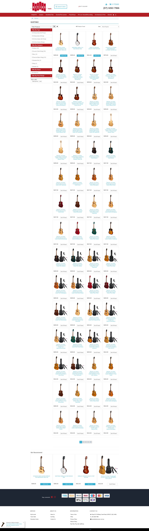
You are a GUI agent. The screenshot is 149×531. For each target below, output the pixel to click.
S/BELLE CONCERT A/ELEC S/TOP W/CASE (94, 48)
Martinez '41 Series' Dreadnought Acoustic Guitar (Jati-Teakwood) (61, 184)
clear (40, 81)
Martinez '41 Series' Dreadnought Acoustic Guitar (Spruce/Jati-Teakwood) (94, 211)
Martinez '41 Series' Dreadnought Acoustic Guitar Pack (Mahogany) (60, 292)
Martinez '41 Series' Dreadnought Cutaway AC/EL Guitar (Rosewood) (77, 426)
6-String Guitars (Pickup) (38, 36)
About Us (53, 514)
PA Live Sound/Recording (85, 14)
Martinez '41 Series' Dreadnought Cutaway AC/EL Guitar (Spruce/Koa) (94, 427)
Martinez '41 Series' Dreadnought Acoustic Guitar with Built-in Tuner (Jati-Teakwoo (94, 373)
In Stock (35, 72)
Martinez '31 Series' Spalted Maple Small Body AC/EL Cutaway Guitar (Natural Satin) (111, 130)
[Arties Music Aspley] (41, 6)
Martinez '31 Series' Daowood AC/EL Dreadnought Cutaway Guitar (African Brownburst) (77, 77)
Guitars (41, 14)
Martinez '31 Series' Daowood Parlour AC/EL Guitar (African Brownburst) (111, 76)
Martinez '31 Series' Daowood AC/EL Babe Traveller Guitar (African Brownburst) (61, 76)
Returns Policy (73, 521)
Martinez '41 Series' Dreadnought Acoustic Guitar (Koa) (77, 184)
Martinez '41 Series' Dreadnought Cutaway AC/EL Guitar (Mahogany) (111, 399)
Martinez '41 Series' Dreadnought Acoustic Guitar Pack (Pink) (94, 292)
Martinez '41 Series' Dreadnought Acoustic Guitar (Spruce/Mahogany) (111, 211)
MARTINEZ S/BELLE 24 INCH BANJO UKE (77, 48)
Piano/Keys (72, 14)
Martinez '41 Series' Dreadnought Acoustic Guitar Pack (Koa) (111, 265)
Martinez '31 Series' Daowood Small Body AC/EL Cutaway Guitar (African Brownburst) (61, 103)
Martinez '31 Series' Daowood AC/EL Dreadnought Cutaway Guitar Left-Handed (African (94, 77)
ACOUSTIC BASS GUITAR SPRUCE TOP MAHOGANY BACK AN (61, 49)
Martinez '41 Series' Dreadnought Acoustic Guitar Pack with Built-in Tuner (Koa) (60, 373)
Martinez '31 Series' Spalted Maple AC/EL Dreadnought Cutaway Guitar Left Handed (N (77, 130)
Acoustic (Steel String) (39, 51)
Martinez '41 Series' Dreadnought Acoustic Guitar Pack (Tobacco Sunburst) (94, 346)
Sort (99, 26)
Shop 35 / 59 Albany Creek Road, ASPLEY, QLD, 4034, (104, 514)
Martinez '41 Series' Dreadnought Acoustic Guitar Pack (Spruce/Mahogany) (111, 319)
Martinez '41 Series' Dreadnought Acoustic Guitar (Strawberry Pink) (77, 238)
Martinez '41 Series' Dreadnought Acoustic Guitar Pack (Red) (111, 292)
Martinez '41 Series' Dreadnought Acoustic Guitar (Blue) (111, 157)
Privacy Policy (73, 519)
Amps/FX (34, 14)
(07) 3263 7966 (111, 8)
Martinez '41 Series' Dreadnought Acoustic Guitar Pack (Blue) (77, 265)
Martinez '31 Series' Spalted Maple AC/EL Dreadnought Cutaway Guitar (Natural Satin (61, 130)
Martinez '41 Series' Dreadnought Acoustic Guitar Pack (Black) (61, 265)
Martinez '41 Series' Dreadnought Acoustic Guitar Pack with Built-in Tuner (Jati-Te (111, 346)
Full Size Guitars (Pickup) (38, 42)
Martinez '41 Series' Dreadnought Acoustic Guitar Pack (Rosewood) (60, 318)
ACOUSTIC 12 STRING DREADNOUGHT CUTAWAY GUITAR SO (111, 49)
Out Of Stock (114, 55)
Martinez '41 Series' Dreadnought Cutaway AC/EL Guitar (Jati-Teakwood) (77, 400)
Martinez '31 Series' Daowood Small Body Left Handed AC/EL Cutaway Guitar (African (77, 103)
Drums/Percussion (61, 14)
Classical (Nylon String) (39, 57)
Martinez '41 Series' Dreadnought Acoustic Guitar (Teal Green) (94, 238)
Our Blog (52, 516)
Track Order (33, 516)
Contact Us (53, 519)
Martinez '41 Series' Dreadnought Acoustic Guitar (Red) (61, 211)
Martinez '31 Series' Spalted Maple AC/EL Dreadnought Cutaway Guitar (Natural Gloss (111, 103)
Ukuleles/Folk (50, 14)
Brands (110, 14)
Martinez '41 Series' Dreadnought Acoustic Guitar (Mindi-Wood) (111, 184)
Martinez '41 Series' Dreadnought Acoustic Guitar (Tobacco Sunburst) (111, 238)
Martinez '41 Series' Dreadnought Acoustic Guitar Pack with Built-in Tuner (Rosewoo (77, 373)
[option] (41, 470)
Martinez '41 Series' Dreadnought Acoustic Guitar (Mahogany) (94, 184)
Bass (35, 54)
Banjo (35, 63)
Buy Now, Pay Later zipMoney (77, 523)
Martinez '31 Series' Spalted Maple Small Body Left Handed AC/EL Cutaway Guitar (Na (78, 157)
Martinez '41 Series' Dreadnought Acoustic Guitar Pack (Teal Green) (77, 345)
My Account (33, 514)
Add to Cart (63, 55)
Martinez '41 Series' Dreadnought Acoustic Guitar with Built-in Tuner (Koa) (110, 373)
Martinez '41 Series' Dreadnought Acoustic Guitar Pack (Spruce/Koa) (94, 318)
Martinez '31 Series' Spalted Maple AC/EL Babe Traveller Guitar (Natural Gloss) (94, 103)
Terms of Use (73, 514)
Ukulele (35, 66)
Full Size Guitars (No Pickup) (39, 39)
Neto (90, 529)
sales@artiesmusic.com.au (97, 519)
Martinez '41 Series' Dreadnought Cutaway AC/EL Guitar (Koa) (94, 399)
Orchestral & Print (100, 14)
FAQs (71, 516)
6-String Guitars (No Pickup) (39, 32)
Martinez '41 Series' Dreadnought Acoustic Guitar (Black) (94, 157)
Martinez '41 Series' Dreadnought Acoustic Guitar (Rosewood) (77, 211)
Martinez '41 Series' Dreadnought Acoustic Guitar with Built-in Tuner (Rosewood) (60, 400)
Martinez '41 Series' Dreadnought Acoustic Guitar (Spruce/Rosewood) (61, 238)
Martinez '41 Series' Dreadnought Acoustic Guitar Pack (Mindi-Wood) (77, 292)
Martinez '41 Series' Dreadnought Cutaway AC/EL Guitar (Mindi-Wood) (61, 427)
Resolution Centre (34, 519)
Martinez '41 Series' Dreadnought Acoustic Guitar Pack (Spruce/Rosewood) (61, 346)
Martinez (36, 18)
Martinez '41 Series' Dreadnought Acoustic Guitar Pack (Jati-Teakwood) (94, 265)
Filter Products (36, 27)
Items (115, 4)
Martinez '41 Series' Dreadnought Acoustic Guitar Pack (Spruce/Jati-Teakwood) (77, 319)
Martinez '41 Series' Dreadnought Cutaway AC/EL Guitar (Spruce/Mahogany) (111, 427)
